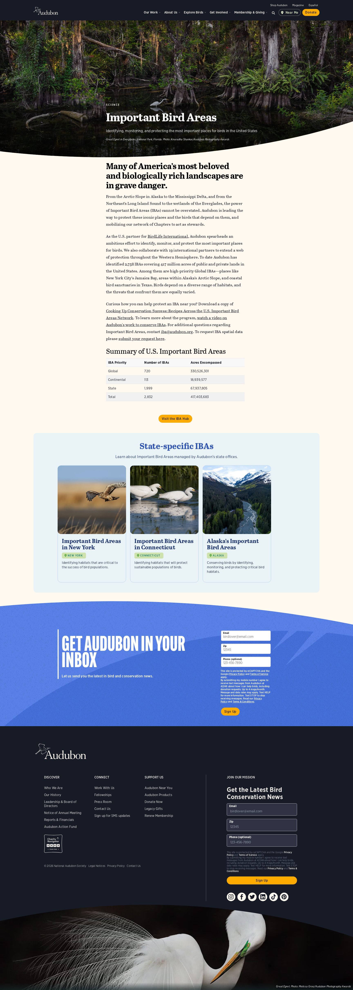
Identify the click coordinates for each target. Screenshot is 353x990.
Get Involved (219, 12)
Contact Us (102, 809)
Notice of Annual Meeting (62, 813)
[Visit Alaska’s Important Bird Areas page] (237, 524)
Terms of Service (259, 674)
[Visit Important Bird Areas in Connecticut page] (164, 524)
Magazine (298, 5)
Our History (52, 795)
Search (273, 12)
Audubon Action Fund (60, 827)
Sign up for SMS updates (112, 816)
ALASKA (218, 555)
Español (313, 5)
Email (226, 632)
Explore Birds (193, 12)
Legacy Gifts (154, 809)
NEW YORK (75, 555)
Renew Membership (159, 816)
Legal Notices (96, 865)
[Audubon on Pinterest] (284, 897)
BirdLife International (168, 236)
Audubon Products (158, 795)
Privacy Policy (237, 674)
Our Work (151, 12)
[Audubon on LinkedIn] (263, 897)
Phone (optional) (232, 659)
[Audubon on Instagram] (231, 897)
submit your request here (141, 339)
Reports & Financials (59, 820)
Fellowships (103, 795)
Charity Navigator (53, 844)
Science (113, 104)
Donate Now (154, 802)
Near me (292, 12)
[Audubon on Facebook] (241, 897)
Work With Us (104, 788)
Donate (311, 12)
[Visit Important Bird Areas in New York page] (92, 524)
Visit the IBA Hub (175, 419)
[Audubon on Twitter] (252, 897)
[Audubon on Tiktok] (273, 897)
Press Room (103, 802)
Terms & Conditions (243, 701)
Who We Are (53, 788)
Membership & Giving (249, 12)
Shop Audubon (278, 5)
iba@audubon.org (177, 332)
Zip (225, 646)
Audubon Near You (158, 788)
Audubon (46, 11)
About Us (170, 12)
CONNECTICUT (150, 555)
